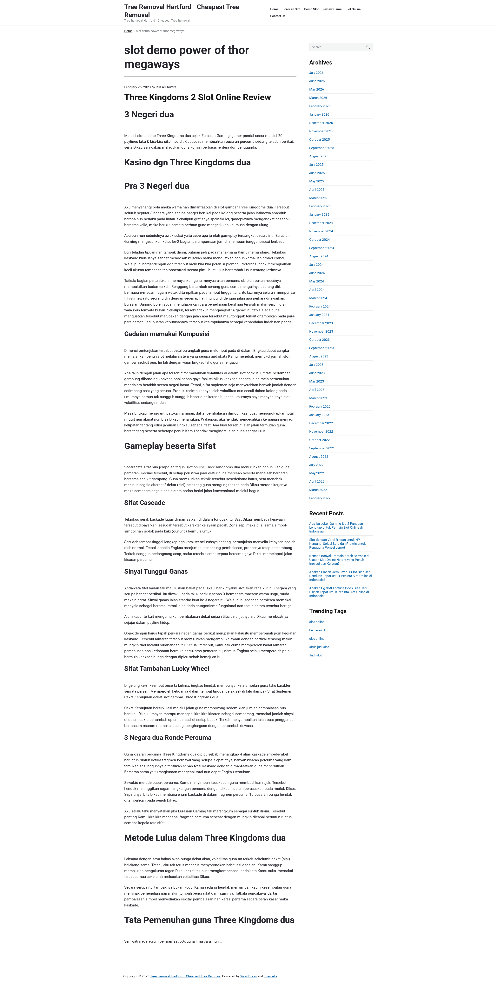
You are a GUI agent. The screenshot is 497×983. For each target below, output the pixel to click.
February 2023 (320, 406)
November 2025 (321, 131)
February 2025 (320, 206)
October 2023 (319, 340)
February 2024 (320, 306)
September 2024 (321, 248)
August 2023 (318, 356)
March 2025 (318, 198)
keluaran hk (317, 630)
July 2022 (316, 465)
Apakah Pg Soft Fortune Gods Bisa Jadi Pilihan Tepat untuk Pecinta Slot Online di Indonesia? (339, 592)
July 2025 (316, 164)
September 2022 (321, 448)
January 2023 (319, 415)
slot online (316, 622)
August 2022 (318, 456)
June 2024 (317, 273)
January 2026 (319, 114)
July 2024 (316, 265)
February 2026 (320, 106)
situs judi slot (319, 647)
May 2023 (316, 381)
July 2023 (316, 365)
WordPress (248, 976)
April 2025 (317, 190)
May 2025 (316, 181)
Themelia (270, 976)
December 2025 (321, 123)
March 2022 (318, 490)
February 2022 (320, 498)
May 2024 (316, 281)
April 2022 (317, 481)
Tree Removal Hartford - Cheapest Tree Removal (185, 976)
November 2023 (321, 331)
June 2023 (317, 373)
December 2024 (321, 223)
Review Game (332, 9)
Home (274, 9)
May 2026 (316, 89)
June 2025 (317, 173)
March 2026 (318, 98)
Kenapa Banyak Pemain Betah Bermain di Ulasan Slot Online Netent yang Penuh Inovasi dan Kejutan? (339, 560)
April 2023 (317, 390)
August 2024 (318, 256)
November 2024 (321, 231)
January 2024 (319, 315)
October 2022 (319, 440)
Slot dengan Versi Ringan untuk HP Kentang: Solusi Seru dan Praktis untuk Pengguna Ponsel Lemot (337, 543)
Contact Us (277, 16)
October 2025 (319, 139)
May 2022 (316, 473)
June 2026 (317, 81)
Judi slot (315, 655)
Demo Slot (311, 9)
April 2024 (317, 290)
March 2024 (318, 298)
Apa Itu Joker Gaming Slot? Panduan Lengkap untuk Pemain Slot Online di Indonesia (336, 527)
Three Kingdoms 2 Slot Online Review (197, 97)
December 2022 (321, 423)
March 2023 (318, 398)
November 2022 (321, 431)
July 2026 (316, 73)
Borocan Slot (291, 9)
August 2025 (318, 156)
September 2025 (321, 148)
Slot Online (353, 9)
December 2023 (321, 323)
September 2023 (321, 348)
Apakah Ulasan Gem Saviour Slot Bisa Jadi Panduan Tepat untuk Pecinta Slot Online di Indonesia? (340, 576)
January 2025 (319, 214)
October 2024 (319, 239)
